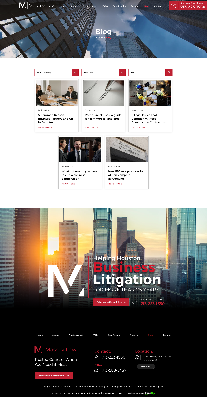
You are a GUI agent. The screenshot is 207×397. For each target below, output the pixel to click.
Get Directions (146, 366)
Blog (146, 6)
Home (63, 6)
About (74, 6)
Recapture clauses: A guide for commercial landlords (103, 116)
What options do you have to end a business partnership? (79, 175)
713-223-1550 (192, 7)
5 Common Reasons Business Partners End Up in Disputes (55, 118)
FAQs (105, 6)
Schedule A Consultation (109, 302)
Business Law (44, 110)
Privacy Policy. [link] (118, 393)
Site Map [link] (106, 393)
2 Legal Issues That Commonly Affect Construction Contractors (149, 118)
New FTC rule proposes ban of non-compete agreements (126, 175)
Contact (158, 6)
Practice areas (75, 335)
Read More (45, 127)
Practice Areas (89, 6)
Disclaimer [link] (96, 393)
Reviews (135, 6)
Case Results (119, 6)
